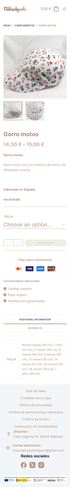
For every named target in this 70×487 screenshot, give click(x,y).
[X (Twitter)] (32, 465)
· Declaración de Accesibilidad (35, 426)
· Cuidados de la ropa (35, 398)
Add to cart (46, 243)
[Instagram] (41, 465)
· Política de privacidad (35, 405)
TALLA (8, 216)
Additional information (35, 319)
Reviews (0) (35, 328)
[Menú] (64, 9)
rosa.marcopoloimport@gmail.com (38, 450)
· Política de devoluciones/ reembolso (35, 412)
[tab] (35, 319)
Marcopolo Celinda (15, 9)
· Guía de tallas (35, 391)
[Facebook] (24, 465)
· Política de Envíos (35, 419)
